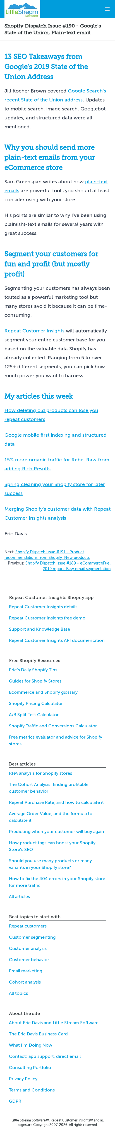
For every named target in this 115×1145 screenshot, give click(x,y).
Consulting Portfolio (30, 1067)
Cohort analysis (25, 982)
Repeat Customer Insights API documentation (57, 640)
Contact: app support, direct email (45, 1056)
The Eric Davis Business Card (38, 1034)
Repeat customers (28, 926)
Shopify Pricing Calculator (36, 703)
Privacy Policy (23, 1078)
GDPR (15, 1101)
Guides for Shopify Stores (35, 681)
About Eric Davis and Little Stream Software (54, 1022)
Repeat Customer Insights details (43, 606)
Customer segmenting (32, 937)
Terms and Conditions (32, 1090)
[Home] (22, 9)
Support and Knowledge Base (39, 629)
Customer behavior (29, 959)
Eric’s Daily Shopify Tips (33, 669)
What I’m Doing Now (30, 1045)
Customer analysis (28, 948)
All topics (18, 993)
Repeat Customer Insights (34, 331)
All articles (19, 896)
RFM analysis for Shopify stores (40, 773)
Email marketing (25, 970)
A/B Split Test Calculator (34, 714)
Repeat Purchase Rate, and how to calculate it (56, 802)
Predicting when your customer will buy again (56, 831)
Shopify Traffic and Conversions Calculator (53, 725)
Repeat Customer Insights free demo (47, 618)
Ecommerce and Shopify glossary (43, 692)
